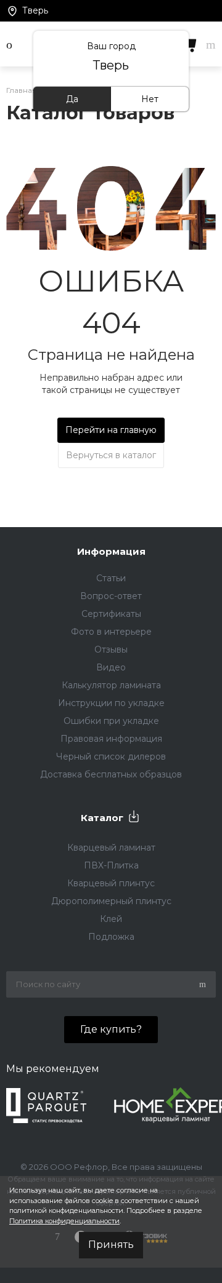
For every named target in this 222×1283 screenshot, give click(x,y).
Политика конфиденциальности (64, 1221)
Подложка (111, 936)
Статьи (111, 578)
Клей (111, 918)
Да (72, 99)
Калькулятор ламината (111, 685)
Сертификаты (111, 613)
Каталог (102, 818)
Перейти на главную (111, 429)
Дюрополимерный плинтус (111, 901)
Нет (149, 99)
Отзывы (111, 649)
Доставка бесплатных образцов (111, 774)
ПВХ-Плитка (111, 865)
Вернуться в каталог (111, 455)
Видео (111, 667)
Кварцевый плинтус (111, 883)
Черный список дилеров (111, 756)
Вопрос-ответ (111, 596)
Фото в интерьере (111, 631)
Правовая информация (111, 738)
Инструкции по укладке (111, 703)
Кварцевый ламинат (111, 847)
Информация (111, 551)
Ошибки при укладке (111, 720)
